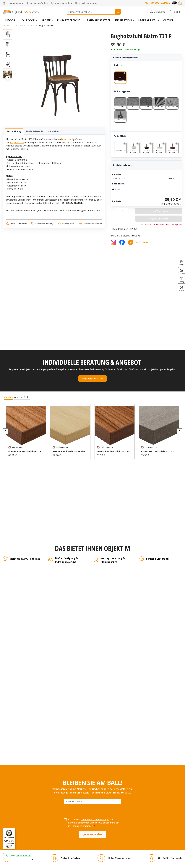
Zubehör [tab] (8, 397)
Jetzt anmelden (92, 834)
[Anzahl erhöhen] (131, 210)
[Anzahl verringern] (113, 210)
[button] (18, 856)
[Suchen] (118, 12)
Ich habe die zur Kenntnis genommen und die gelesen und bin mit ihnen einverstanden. (93, 822)
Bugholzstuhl (17, 142)
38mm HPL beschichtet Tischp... (158, 451)
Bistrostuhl (67, 139)
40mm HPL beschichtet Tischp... (114, 451)
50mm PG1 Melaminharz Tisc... (26, 451)
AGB (100, 822)
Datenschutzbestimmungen (95, 819)
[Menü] (13, 829)
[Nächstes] (7, 78)
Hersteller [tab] (53, 131)
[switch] (9, 846)
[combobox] (91, 12)
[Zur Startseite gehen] (21, 12)
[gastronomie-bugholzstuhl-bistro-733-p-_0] (60, 75)
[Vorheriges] (7, 32)
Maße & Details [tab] (34, 131)
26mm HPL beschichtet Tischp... (70, 451)
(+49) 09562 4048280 (159, 3)
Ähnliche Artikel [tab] (22, 397)
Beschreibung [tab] (14, 131)
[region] (54, 75)
